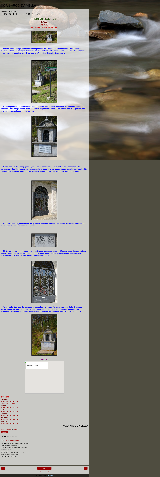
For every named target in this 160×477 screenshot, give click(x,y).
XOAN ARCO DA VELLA (18, 5)
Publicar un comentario (10, 440)
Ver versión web (44, 472)
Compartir (4, 432)
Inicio (44, 468)
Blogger (50, 475)
